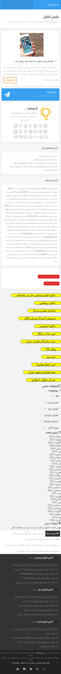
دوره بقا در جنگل (46, 333)
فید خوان (24, 663)
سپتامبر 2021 (54, 490)
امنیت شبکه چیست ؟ (23, 202)
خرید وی (51, 356)
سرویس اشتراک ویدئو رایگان (40, 318)
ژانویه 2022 (55, 484)
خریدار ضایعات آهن (20, 527)
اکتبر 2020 (56, 499)
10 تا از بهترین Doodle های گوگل (45, 188)
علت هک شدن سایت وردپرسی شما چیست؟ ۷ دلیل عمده (38, 244)
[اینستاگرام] (24, 669)
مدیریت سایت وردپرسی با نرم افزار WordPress (37, 573)
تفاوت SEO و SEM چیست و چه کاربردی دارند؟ (25, 216)
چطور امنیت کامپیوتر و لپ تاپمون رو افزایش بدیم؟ (37, 642)
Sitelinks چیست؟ (21, 192)
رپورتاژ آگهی (53, 428)
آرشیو (31, 557)
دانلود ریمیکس (47, 302)
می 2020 (56, 502)
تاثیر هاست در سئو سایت (32, 213)
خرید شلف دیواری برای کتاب (47, 156)
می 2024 (56, 451)
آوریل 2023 (55, 466)
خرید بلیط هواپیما (46, 364)
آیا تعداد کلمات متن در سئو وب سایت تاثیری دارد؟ (37, 605)
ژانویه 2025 (55, 439)
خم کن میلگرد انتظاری (43, 380)
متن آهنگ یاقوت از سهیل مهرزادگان (45, 159)
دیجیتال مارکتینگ (49, 80)
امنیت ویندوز (10, 202)
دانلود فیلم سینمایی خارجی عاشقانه (36, 295)
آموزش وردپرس (51, 415)
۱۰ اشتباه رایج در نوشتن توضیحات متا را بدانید (38, 601)
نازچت (34, 527)
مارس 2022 (55, 478)
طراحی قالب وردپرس (42, 663)
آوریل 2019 (55, 520)
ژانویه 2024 (55, 454)
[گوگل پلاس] (37, 669)
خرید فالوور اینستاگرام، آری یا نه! (34, 223)
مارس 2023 (55, 469)
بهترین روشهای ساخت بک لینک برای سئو (38, 209)
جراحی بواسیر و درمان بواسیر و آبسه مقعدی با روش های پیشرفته (35, 163)
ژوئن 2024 (55, 448)
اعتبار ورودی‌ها (19, 199)
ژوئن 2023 (55, 460)
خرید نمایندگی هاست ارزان (41, 341)
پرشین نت (31, 663)
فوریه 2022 (55, 481)
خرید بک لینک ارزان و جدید (48, 276)
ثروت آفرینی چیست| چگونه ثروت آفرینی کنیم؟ (23, 219)
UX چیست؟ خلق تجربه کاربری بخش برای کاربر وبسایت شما (33, 565)
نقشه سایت (15, 663)
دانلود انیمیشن (48, 326)
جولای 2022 (55, 475)
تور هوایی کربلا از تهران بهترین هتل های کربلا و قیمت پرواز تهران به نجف (33, 166)
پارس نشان (40, 653)
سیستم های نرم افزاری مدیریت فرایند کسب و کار (37, 240)
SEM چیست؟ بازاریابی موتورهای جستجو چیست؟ (42, 539)
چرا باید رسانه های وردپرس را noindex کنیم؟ (39, 578)
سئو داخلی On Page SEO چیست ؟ (28, 233)
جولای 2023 (55, 457)
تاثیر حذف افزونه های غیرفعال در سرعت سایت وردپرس (35, 582)
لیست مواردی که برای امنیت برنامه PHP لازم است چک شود (34, 247)
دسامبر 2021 (54, 487)
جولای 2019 (55, 514)
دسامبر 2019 (54, 505)
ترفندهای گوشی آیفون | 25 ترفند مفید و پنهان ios (34, 61)
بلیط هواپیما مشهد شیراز (42, 372)
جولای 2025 (55, 436)
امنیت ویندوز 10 (51, 206)
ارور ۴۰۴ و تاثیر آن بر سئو (33, 199)
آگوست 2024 (54, 442)
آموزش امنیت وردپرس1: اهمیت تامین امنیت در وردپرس (34, 629)
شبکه (19, 240)
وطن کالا (51, 349)
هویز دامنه (56, 527)
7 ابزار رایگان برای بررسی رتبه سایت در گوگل (39, 610)
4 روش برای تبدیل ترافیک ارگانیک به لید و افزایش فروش (34, 597)
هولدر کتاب (32, 251)
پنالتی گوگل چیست (21, 251)
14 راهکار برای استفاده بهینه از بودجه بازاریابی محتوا (36, 614)
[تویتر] (31, 669)
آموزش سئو (53, 409)
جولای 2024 (55, 445)
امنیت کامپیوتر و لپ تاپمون (36, 206)
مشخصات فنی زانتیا (50, 170)
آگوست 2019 (54, 511)
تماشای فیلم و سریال (44, 310)
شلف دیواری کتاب (12, 240)
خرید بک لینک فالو (51, 283)
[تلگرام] (17, 669)
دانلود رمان (44, 527)
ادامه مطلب (10, 80)
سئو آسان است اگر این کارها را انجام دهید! (36, 230)
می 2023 (56, 463)
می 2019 (56, 517)
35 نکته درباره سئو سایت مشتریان (23, 188)
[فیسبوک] (44, 669)
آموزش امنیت (52, 403)
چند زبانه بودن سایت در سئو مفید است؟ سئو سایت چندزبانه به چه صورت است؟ (32, 545)
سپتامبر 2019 (54, 508)
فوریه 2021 (55, 496)
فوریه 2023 (55, 472)
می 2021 (56, 493)
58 (57, 396)
